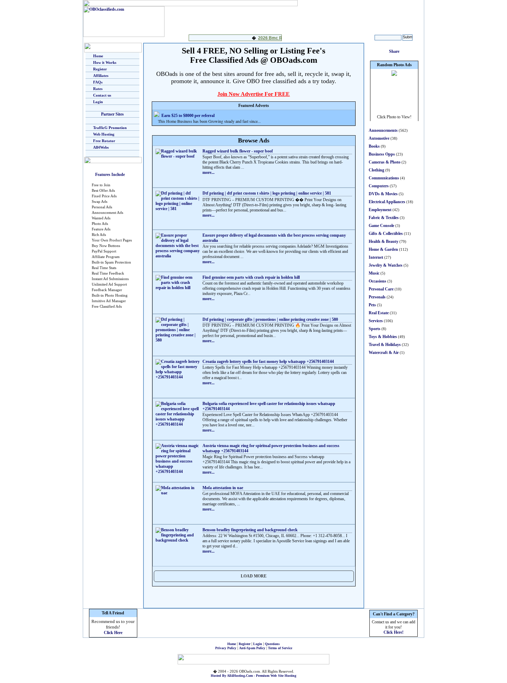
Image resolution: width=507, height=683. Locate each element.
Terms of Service (280, 648)
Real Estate (379, 312)
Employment (380, 209)
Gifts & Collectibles (386, 233)
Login (98, 102)
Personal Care (381, 289)
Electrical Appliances (387, 201)
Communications (384, 178)
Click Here (113, 632)
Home (98, 56)
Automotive (379, 138)
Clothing (376, 170)
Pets (372, 305)
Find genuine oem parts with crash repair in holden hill (251, 277)
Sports (374, 328)
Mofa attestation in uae (222, 487)
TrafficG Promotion (110, 128)
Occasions (377, 281)
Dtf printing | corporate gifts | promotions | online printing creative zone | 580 (270, 319)
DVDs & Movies (383, 193)
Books (374, 146)
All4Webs (101, 147)
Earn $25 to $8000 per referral (188, 115)
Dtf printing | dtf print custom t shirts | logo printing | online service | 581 (266, 193)
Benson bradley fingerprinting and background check (250, 529)
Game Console (381, 225)
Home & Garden (383, 249)
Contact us (102, 95)
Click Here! (394, 632)
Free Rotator (104, 141)
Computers (379, 186)
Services (376, 320)
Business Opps (382, 154)
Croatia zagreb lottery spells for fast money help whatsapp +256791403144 (268, 361)
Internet (376, 257)
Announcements (383, 130)
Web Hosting (104, 134)
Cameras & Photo (384, 162)
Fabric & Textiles (384, 217)
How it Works (104, 62)
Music (374, 273)
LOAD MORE (254, 576)
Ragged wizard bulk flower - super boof (237, 151)
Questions (272, 644)
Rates (97, 89)
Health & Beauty (383, 241)
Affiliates (100, 75)
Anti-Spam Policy (252, 648)
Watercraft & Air (384, 352)
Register (100, 69)
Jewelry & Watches (385, 265)
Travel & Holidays (385, 344)
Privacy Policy (225, 648)
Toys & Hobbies (383, 336)
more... (208, 172)
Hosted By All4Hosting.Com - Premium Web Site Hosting (253, 675)
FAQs (97, 82)
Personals (377, 297)
